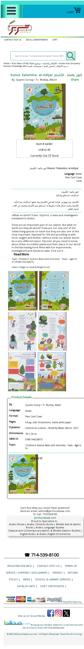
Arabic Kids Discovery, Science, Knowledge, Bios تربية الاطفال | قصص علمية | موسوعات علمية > (42, 65)
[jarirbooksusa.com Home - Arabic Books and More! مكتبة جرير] (19, 35)
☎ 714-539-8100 (41, 555)
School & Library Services (53, 579)
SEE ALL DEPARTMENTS (37, 39)
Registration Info (19, 566)
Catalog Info (26, 586)
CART (70, 12)
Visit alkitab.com (55, 627)
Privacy (58, 572)
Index (26, 579)
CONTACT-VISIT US (12, 39)
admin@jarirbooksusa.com (54, 511)
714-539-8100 (49, 514)
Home (6, 63)
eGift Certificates (52, 586)
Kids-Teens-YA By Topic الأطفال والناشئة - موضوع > (35, 63)
